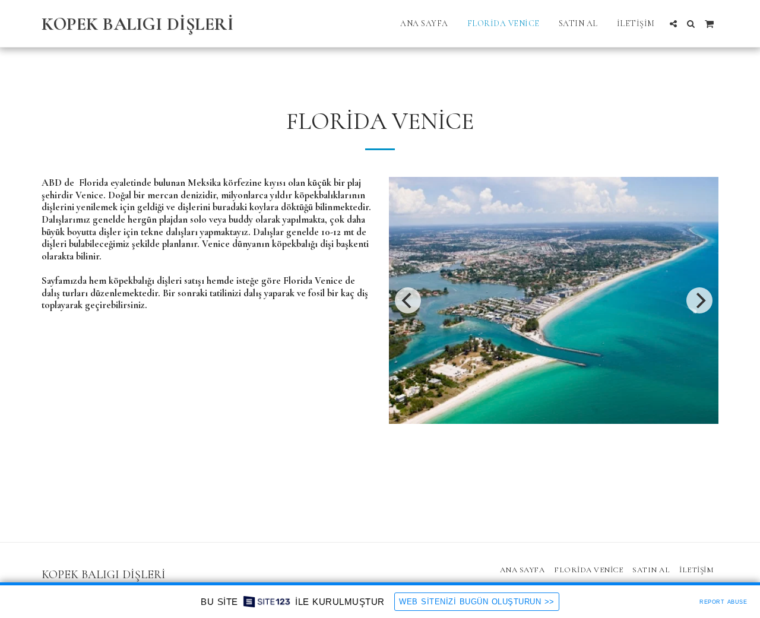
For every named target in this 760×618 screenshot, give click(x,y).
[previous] (408, 300)
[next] (699, 300)
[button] (673, 24)
